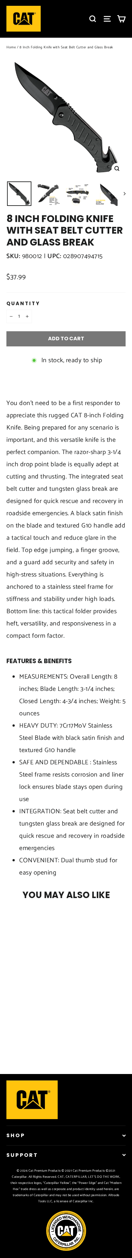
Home (11, 47)
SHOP (15, 1135)
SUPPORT (22, 1155)
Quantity (23, 303)
